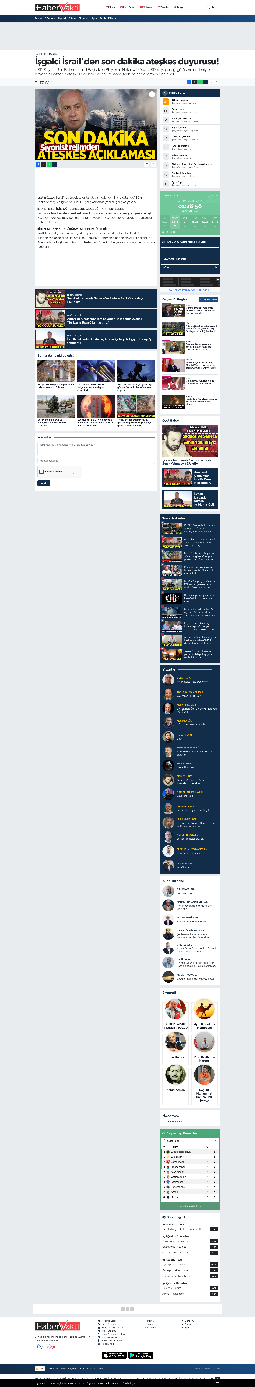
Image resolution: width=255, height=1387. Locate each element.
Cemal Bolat (184, 863)
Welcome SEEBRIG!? (189, 695)
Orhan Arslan (185, 889)
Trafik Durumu (109, 1330)
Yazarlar (164, 7)
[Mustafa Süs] (168, 722)
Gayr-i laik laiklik (186, 795)
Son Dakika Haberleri (112, 1340)
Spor (94, 18)
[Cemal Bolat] (168, 865)
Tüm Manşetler (109, 1337)
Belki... (180, 738)
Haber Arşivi (108, 1344)
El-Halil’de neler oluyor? (190, 838)
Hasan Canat (184, 735)
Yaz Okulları (183, 867)
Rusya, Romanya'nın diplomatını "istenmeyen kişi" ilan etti (55, 386)
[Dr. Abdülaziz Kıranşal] (168, 933)
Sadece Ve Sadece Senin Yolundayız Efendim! (191, 782)
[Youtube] (53, 1346)
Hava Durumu (109, 1324)
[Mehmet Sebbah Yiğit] (168, 751)
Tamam (217, 1383)
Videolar (148, 7)
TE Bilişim (215, 1368)
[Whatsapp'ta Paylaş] (200, 82)
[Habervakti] (57, 7)
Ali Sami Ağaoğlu (187, 975)
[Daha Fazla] (205, 82)
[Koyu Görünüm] (213, 7)
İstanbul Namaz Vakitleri (114, 1327)
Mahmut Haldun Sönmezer (193, 902)
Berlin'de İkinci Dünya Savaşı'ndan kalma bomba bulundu (52, 422)
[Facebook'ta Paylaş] (189, 82)
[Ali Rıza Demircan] (168, 919)
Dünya (72, 18)
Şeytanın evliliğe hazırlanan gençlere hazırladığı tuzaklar (193, 936)
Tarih (103, 18)
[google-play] (141, 1355)
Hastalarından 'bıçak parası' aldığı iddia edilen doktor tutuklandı (177, 1378)
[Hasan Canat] (168, 736)
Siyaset (62, 18)
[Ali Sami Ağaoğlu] (168, 976)
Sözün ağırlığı (184, 893)
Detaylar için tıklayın (190, 1205)
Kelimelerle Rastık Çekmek (192, 681)
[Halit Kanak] (168, 962)
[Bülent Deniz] (168, 765)
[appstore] (114, 1355)
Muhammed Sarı (186, 705)
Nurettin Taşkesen (188, 835)
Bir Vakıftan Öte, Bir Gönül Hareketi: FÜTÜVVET (197, 710)
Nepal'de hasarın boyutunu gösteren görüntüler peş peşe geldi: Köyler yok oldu (134, 422)
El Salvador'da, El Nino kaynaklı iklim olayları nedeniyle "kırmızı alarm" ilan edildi (95, 422)
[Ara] (208, 7)
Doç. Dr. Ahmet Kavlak (190, 792)
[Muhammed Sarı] (168, 708)
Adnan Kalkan (185, 806)
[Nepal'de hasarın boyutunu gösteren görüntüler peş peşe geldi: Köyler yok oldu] (136, 406)
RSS (41, 1368)
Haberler (40, 54)
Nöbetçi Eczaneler (111, 1321)
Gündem (50, 18)
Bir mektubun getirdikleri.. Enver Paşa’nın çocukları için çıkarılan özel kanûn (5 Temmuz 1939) (197, 964)
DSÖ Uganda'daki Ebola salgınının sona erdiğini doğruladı (90, 387)
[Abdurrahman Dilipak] (168, 693)
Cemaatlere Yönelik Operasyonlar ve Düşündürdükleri (196, 824)
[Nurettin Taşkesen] (168, 836)
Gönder (44, 483)
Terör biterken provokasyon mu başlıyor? (195, 753)
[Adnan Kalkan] (168, 808)
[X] (42, 1346)
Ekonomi (84, 18)
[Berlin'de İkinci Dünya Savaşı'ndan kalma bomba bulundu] (56, 406)
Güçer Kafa (184, 678)
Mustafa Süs (184, 720)
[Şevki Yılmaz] (168, 779)
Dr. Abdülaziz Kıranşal (191, 930)
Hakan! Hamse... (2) (187, 767)
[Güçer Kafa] (168, 679)
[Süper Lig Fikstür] (216, 1217)
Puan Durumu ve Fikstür (114, 1334)
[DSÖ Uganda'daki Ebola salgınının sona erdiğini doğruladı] (96, 370)
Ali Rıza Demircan (187, 917)
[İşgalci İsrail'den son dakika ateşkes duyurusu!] (96, 124)
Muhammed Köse (186, 819)
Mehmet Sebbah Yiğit (189, 747)
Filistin (111, 7)
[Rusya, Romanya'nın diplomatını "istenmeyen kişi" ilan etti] (56, 370)
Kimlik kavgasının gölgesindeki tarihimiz (195, 907)
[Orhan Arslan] (168, 890)
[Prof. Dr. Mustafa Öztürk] (168, 850)
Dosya (180, 7)
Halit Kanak (184, 959)
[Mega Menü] (218, 7)
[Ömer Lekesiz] (168, 948)
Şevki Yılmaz (184, 776)
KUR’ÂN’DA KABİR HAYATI (191, 921)
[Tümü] (216, 669)
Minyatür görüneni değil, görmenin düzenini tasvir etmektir (197, 950)
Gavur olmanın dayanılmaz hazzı (195, 978)
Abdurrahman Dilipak (190, 692)
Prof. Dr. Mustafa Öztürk (192, 849)
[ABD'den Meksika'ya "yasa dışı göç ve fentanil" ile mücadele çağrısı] (136, 370)
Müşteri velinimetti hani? (191, 724)
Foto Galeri (129, 7)
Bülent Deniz (185, 763)
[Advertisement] (22, 69)
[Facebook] (37, 1346)
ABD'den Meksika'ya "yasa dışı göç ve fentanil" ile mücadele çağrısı (134, 387)
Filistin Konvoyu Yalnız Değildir (194, 810)
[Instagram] (48, 1346)
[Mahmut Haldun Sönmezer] (168, 905)
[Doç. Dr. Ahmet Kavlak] (168, 793)
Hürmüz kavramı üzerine (191, 853)
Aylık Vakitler (171, 232)
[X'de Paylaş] (194, 82)
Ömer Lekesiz (184, 945)
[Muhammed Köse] (168, 822)
